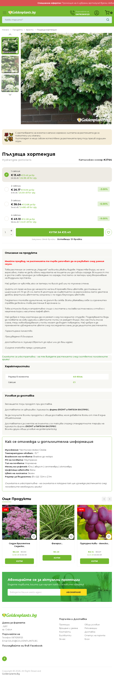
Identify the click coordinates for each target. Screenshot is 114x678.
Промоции (64, 624)
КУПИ (19, 561)
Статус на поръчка (95, 635)
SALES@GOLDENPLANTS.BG (23, 641)
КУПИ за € (60, 232)
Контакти (65, 632)
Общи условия (92, 624)
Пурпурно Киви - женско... (94, 543)
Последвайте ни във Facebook (22, 645)
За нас (62, 639)
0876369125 (17, 637)
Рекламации (91, 628)
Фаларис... (57, 543)
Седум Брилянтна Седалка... (19, 545)
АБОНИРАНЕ (73, 592)
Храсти (30, 30)
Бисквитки (65, 635)
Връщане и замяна (68, 628)
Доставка (90, 632)
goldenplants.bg (11, 673)
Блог (87, 639)
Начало (5, 30)
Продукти (18, 30)
